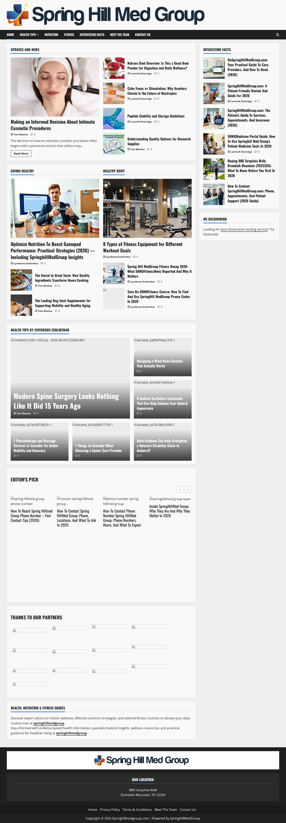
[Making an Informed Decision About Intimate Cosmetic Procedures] (55, 86)
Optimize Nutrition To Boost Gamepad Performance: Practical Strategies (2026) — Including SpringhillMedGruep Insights (53, 250)
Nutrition (51, 34)
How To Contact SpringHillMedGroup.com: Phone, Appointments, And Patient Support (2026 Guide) (214, 194)
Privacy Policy (110, 809)
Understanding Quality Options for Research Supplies (114, 144)
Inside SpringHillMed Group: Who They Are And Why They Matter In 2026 (169, 511)
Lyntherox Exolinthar (26, 263)
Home (10, 34)
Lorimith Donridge (141, 73)
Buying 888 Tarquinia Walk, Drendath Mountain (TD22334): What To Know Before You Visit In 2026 (214, 169)
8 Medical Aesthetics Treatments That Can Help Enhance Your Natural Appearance (162, 403)
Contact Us (142, 34)
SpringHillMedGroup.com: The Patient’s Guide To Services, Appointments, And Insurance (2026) (214, 118)
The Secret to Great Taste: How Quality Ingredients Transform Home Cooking (21, 280)
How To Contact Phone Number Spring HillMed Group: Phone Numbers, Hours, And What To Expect (122, 517)
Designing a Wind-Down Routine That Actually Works (159, 363)
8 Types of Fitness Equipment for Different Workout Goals (142, 247)
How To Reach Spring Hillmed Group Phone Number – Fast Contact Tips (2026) (32, 515)
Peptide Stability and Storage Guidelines (114, 118)
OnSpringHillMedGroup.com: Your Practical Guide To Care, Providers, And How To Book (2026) (214, 68)
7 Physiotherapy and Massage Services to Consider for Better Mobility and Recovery (36, 445)
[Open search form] (277, 34)
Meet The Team (119, 34)
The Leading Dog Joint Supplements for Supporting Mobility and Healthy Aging (21, 305)
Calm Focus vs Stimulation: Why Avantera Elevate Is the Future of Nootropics (114, 93)
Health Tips (28, 34)
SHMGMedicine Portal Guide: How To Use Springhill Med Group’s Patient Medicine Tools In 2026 (214, 144)
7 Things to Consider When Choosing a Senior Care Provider (98, 448)
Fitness (69, 34)
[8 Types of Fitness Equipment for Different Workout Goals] (147, 208)
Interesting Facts (92, 34)
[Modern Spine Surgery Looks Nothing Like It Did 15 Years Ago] (70, 378)
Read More (22, 154)
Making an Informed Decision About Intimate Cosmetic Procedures (53, 125)
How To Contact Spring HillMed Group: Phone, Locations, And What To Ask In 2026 (76, 517)
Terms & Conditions (137, 809)
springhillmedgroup (71, 733)
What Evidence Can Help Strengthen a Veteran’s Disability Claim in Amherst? (162, 445)
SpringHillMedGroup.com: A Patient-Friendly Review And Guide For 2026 (214, 93)
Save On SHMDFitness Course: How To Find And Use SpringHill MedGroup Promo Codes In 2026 (114, 298)
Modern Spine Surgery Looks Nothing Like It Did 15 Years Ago (66, 401)
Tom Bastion (21, 134)
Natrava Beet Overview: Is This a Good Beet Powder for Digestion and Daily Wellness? (114, 68)
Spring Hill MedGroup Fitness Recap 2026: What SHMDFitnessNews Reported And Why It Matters (114, 273)
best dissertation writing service (244, 229)
